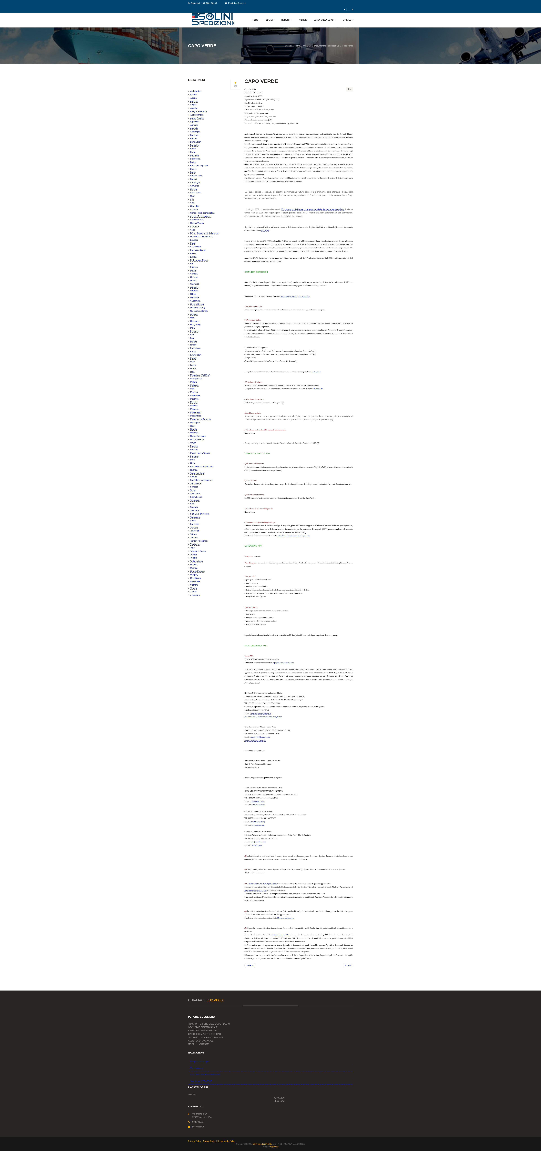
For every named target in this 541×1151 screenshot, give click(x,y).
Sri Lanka (194, 510)
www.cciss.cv (257, 845)
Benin (192, 152)
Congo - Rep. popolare (200, 216)
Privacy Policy (194, 1141)
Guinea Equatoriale (199, 311)
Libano (193, 365)
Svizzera (194, 527)
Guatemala (195, 301)
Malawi (193, 382)
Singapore (194, 500)
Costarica (194, 226)
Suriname (194, 524)
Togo (192, 547)
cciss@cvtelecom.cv (258, 842)
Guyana (194, 314)
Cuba (192, 230)
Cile (192, 199)
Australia (194, 128)
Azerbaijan (195, 131)
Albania (193, 94)
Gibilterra (194, 290)
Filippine (194, 267)
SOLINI (269, 20)
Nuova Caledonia (198, 436)
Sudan (193, 520)
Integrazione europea (199, 1061)
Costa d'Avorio (197, 223)
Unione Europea (197, 571)
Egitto (192, 243)
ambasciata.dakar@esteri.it (260, 713)
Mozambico (195, 416)
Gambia (194, 273)
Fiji (191, 263)
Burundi (193, 179)
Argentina (194, 121)
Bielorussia (195, 159)
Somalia (194, 507)
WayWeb (274, 1147)
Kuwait (193, 358)
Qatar (192, 463)
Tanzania (194, 537)
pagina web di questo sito (284, 663)
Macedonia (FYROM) (200, 375)
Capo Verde (195, 192)
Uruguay (194, 574)
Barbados (194, 145)
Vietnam (194, 585)
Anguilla (193, 108)
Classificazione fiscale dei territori (205, 1074)
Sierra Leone (196, 497)
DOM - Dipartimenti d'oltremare (204, 233)
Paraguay (194, 456)
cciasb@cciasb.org (257, 821)
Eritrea (193, 253)
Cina (192, 202)
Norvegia (194, 432)
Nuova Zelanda (197, 439)
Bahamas (194, 135)
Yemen (193, 588)
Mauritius (194, 399)
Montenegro (195, 412)
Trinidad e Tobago (198, 551)
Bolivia (193, 162)
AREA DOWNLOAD (324, 20)
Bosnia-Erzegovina (199, 165)
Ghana (193, 280)
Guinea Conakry (197, 307)
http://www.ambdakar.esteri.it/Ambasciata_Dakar (263, 717)
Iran (192, 334)
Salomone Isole (197, 473)
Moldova (194, 405)
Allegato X (316, 372)
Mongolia (194, 409)
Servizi (285, 20)
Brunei (193, 172)
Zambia (193, 591)
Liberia (193, 368)
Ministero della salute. (285, 918)
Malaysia (194, 385)
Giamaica (194, 284)
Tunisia (193, 554)
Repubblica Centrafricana (201, 466)
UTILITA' (347, 20)
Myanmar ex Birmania (200, 419)
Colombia (194, 206)
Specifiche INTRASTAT (201, 1081)
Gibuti (193, 294)
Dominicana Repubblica (201, 236)
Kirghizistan (195, 355)
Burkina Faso (196, 175)
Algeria (193, 98)
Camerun (194, 186)
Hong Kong (195, 324)
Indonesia (194, 331)
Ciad (192, 196)
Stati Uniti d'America (199, 514)
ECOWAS (265, 230)
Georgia (194, 277)
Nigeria (193, 429)
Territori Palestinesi (199, 541)
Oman (193, 443)
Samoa (193, 476)
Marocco (194, 392)
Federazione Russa (199, 260)
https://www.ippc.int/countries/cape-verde (294, 536)
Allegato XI (318, 389)
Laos (192, 361)
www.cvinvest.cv (258, 805)
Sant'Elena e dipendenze (201, 480)
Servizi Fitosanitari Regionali (255, 890)
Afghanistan (195, 91)
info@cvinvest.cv (257, 801)
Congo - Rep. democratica (202, 213)
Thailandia (194, 544)
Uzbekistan (195, 578)
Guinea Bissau (197, 304)
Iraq (192, 338)
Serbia (193, 490)
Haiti (192, 317)
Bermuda (194, 155)
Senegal (194, 487)
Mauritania (195, 395)
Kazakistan (195, 348)
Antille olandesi (197, 115)
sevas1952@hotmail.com (260, 737)
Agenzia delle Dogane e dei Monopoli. (295, 296)
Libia (192, 372)
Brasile (193, 169)
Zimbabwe (195, 595)
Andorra (194, 101)
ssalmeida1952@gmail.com (255, 740)
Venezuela (195, 581)
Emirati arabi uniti (198, 250)
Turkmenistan (196, 561)
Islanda (193, 341)
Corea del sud (196, 219)
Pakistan (194, 446)
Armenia (194, 125)
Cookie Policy (209, 1141)
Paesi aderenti (196, 1068)
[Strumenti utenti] (349, 89)
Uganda (193, 568)
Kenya (193, 351)
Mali (192, 388)
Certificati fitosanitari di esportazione (262, 883)
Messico (194, 402)
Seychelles (195, 493)
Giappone (194, 287)
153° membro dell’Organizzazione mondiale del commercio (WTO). (313, 209)
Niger (192, 426)
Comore (194, 209)
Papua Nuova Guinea (200, 453)
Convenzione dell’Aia (280, 935)
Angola (193, 104)
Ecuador (194, 240)
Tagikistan (194, 530)
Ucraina (193, 564)
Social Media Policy (226, 1141)
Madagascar (196, 378)
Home (255, 20)
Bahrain (193, 138)
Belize (193, 148)
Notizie (303, 20)
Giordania (194, 297)
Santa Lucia (195, 483)
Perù (192, 459)
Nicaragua (195, 422)
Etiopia (193, 257)
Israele (193, 345)
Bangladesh (195, 142)
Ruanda (193, 470)
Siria (192, 503)
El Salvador (195, 246)
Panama (194, 449)
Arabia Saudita (197, 118)
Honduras (194, 321)
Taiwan (193, 534)
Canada (193, 189)
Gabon (193, 270)
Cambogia (195, 182)
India (192, 328)
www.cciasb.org (258, 825)
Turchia (193, 558)
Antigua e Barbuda (198, 111)
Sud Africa (195, 517)
